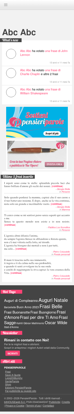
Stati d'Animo (11, 327)
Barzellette (10, 307)
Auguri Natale (53, 299)
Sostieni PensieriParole (37, 122)
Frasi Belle (50, 306)
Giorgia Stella (63, 189)
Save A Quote (13, 375)
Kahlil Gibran (23, 323)
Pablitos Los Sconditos (59, 227)
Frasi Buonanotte (17, 312)
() (37, 184)
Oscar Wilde (56, 322)
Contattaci (48, 405)
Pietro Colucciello (61, 251)
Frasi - (37, 4)
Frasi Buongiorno (43, 312)
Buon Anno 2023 (28, 307)
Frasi (8, 371)
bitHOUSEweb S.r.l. (15, 402)
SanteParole (12, 381)
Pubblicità (54, 402)
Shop (8, 384)
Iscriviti (13, 353)
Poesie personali (62, 254)
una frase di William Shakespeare (40, 91)
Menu (5, 4)
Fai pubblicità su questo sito (20, 391)
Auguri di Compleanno (21, 300)
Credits (66, 402)
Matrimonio (38, 323)
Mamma (66, 209)
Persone (66, 191)
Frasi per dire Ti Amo (39, 317)
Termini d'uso (33, 405)
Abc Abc (19, 32)
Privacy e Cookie (14, 405)
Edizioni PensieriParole (18, 387)
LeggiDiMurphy (13, 378)
